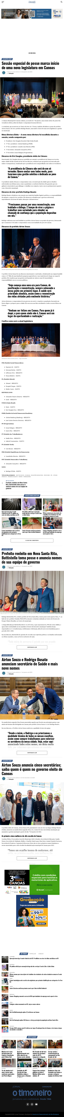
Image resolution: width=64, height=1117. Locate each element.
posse (55, 475)
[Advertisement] (32, 38)
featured (47, 475)
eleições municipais (37, 475)
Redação (11, 73)
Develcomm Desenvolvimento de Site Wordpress (45, 1114)
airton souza (20, 475)
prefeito (4, 476)
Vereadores (27, 476)
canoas (28, 475)
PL (51, 475)
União (21, 476)
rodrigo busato (13, 476)
